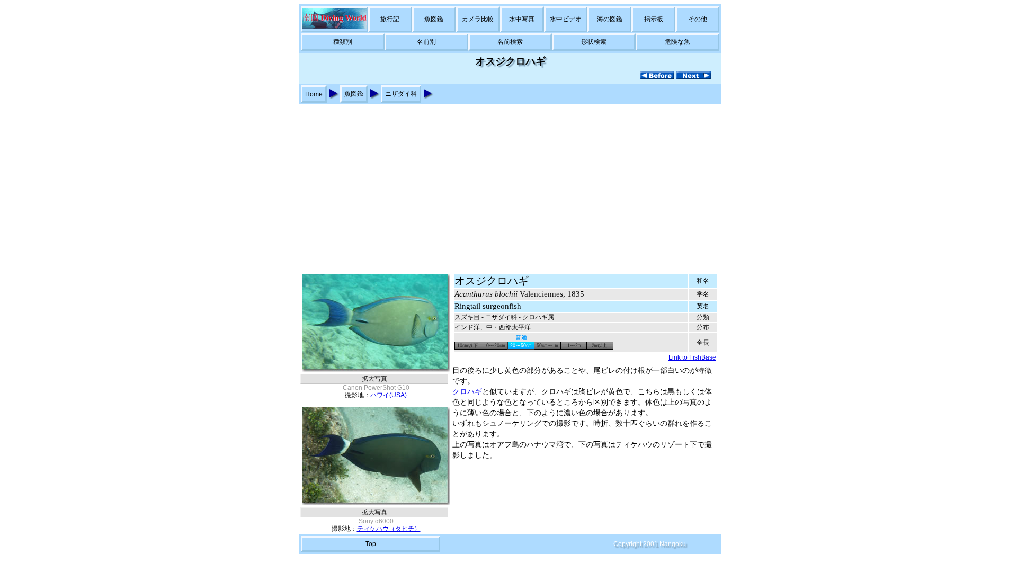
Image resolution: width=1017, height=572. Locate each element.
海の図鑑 (609, 19)
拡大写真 (374, 378)
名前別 (426, 42)
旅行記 (389, 19)
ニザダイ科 (401, 93)
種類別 (342, 42)
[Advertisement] (508, 184)
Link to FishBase (692, 357)
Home (314, 94)
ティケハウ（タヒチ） (389, 528)
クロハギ (467, 392)
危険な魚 (677, 42)
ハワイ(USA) (388, 395)
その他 (697, 19)
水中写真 (521, 19)
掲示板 (653, 19)
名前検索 (510, 42)
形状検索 (593, 42)
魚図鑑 (433, 19)
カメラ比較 (478, 19)
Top (370, 544)
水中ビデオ (566, 19)
